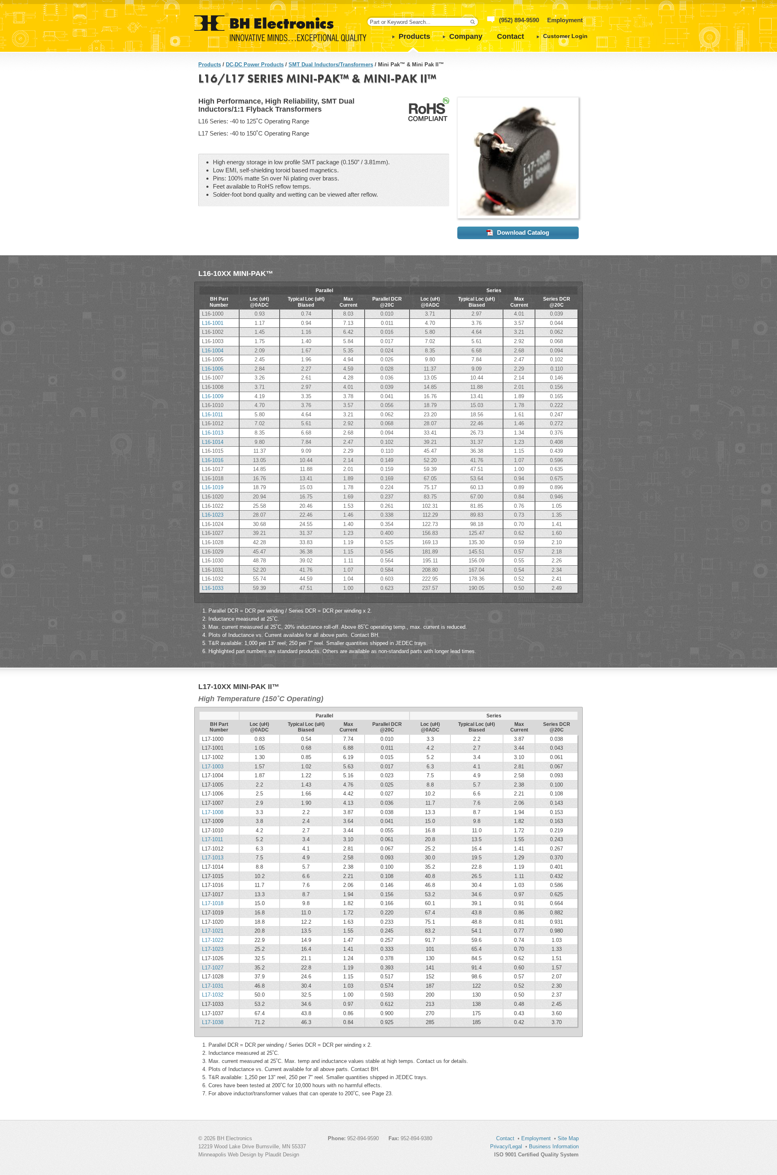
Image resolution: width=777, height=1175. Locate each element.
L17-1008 (212, 812)
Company (465, 36)
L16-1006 (212, 369)
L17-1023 (212, 949)
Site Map (568, 1138)
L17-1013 (212, 858)
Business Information (554, 1146)
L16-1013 (212, 433)
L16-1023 (212, 515)
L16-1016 (212, 460)
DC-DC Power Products (255, 65)
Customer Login (565, 36)
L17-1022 (212, 940)
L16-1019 (212, 487)
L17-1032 (212, 995)
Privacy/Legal (506, 1146)
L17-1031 (212, 986)
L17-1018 (212, 903)
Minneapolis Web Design (227, 1155)
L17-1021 (212, 931)
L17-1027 (212, 968)
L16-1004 (212, 351)
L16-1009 (212, 396)
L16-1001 (212, 323)
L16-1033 (212, 588)
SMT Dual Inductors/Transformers (331, 65)
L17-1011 (212, 839)
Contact (510, 36)
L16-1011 (212, 414)
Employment (565, 20)
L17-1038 (212, 1022)
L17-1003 (212, 767)
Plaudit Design (282, 1155)
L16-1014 (212, 442)
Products (414, 36)
